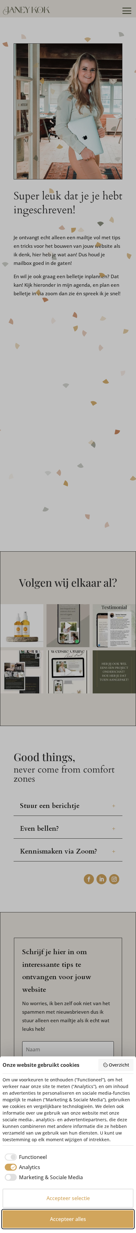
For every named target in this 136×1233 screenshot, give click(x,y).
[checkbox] (25, 1157)
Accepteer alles (68, 1219)
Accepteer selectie (68, 1198)
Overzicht (119, 1065)
